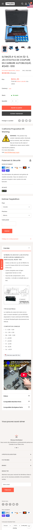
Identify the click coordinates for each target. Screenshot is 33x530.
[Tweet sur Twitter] (26, 120)
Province (4, 211)
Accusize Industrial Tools (11, 70)
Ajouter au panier (16, 107)
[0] (30, 4)
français (6, 525)
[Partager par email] (30, 120)
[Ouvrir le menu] (3, 3)
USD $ (15, 525)
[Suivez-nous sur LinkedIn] (17, 504)
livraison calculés (21, 81)
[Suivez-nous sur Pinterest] (10, 504)
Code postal (5, 220)
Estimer (7, 231)
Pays (3, 203)
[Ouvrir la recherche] (22, 4)
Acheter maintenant (16, 113)
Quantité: (4, 101)
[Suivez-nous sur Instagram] (6, 504)
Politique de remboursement (10, 239)
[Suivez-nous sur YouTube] (13, 504)
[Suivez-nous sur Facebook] (3, 504)
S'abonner (8, 490)
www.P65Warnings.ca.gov (11, 152)
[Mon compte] (26, 4)
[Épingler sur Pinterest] (23, 120)
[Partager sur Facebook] (19, 120)
